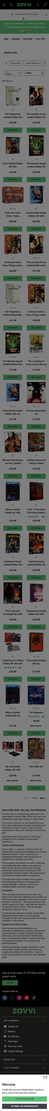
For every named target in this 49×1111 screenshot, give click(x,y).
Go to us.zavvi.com (24, 1099)
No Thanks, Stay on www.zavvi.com (24, 1106)
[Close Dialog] (45, 1077)
